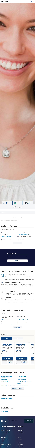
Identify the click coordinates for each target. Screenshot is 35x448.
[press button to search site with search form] (31, 1)
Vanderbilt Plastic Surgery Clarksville (7, 344)
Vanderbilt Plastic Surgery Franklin (21, 344)
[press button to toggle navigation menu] (34, 1)
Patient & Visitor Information (6, 428)
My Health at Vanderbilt (5, 432)
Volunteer (19, 442)
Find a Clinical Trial (21, 435)
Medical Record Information (6, 435)
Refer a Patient (20, 444)
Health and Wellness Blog (12, 420)
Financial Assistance (4, 439)
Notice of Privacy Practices (5, 446)
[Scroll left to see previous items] (2, 354)
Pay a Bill (19, 437)
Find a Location (20, 430)
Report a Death (3, 437)
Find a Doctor (20, 428)
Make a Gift (20, 439)
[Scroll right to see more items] (33, 354)
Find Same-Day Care (21, 432)
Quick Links (2, 212)
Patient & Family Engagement (6, 444)
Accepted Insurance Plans (5, 430)
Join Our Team (20, 446)
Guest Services (3, 442)
